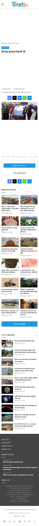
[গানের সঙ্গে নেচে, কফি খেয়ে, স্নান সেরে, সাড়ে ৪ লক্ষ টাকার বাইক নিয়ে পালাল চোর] (29, 304)
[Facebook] (9, 98)
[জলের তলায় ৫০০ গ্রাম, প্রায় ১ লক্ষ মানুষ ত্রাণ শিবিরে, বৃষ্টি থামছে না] (10, 304)
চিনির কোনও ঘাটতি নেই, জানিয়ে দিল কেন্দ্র (24, 341)
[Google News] (19, 173)
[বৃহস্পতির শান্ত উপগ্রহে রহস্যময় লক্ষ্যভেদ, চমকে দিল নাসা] (7, 390)
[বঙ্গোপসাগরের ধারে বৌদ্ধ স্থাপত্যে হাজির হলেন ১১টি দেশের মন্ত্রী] (10, 242)
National (15, 43)
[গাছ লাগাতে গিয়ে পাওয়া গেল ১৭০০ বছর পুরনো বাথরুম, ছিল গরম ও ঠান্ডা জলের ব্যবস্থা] (7, 427)
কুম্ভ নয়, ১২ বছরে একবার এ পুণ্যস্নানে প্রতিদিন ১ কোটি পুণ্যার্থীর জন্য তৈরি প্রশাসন (10, 208)
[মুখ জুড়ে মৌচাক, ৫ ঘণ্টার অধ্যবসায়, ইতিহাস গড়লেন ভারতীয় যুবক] (10, 263)
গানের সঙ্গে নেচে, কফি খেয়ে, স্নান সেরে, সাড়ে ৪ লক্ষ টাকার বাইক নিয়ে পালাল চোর (28, 313)
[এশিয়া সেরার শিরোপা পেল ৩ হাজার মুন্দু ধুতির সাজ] (10, 221)
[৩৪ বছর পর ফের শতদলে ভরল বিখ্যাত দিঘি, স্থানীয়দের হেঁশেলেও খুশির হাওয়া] (29, 221)
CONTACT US (6, 449)
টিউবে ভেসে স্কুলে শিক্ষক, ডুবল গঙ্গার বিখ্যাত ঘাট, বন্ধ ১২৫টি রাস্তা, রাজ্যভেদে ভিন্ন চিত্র (27, 208)
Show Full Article (19, 165)
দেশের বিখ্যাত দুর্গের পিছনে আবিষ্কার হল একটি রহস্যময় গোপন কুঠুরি (28, 251)
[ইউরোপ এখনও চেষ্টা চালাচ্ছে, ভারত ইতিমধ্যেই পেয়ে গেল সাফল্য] (7, 362)
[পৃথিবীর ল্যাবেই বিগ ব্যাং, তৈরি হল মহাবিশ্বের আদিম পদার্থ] (7, 399)
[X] (14, 98)
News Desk (7, 89)
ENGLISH (17, 516)
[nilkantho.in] (19, 4)
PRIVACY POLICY (7, 446)
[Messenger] (19, 98)
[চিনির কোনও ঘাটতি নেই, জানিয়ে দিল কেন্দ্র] (7, 344)
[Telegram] (29, 98)
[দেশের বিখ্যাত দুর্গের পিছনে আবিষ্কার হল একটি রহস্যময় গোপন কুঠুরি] (29, 242)
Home (5, 43)
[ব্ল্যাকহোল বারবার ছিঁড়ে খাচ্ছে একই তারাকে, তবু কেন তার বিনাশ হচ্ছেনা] (7, 408)
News (10, 43)
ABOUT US (5, 439)
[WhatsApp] (24, 98)
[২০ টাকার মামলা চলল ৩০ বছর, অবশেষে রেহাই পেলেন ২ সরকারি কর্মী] (29, 263)
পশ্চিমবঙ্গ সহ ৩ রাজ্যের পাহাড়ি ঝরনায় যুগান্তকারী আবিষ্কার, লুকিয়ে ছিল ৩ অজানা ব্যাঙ (28, 291)
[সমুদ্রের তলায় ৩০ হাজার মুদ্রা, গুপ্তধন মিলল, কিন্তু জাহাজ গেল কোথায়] (7, 417)
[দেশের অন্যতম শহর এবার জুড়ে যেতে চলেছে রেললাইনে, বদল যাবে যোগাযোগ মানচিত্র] (7, 371)
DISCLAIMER (6, 443)
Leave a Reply (19, 324)
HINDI (23, 516)
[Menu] (3, 5)
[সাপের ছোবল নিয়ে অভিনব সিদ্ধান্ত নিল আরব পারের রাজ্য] (10, 282)
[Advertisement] (19, 25)
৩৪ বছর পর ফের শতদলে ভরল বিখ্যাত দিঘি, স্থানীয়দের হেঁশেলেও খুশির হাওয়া (28, 230)
